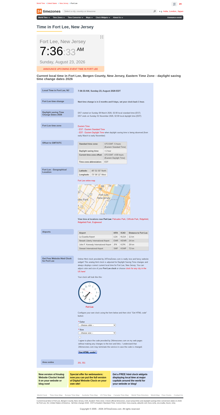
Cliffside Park (132, 219)
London (172, 11)
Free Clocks (166, 395)
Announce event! (174, 17)
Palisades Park (119, 219)
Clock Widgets (102, 17)
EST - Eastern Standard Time (92, 129)
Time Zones (58, 17)
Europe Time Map (72, 395)
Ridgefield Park (84, 222)
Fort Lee (107, 219)
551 (83, 363)
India (165, 11)
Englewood (97, 222)
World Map (155, 395)
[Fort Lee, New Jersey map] (104, 214)
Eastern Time (83, 126)
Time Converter (74, 17)
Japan (180, 11)
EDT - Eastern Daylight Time (91, 132)
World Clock (42, 395)
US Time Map (105, 395)
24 (180, 4)
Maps (88, 17)
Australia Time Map (90, 395)
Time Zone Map (56, 395)
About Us (117, 17)
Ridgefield (144, 219)
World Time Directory (139, 395)
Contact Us (178, 395)
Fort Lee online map (86, 180)
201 (79, 363)
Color (81, 322)
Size (81, 330)
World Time (43, 17)
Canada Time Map (121, 395)
